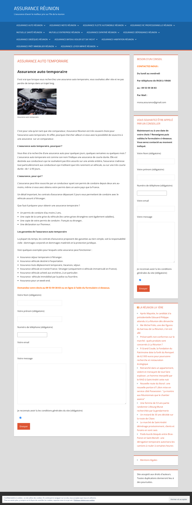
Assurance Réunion (36, 8)
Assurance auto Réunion (29, 25)
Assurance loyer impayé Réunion (78, 46)
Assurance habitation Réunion (118, 39)
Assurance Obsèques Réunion (32, 39)
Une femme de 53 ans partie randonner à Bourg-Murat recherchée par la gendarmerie (153, 406)
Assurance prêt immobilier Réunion (35, 46)
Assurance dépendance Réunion (140, 32)
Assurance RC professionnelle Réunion (151, 25)
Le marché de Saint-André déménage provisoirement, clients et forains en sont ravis (155, 426)
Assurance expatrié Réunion (102, 32)
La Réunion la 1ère (151, 307)
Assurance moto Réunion (63, 25)
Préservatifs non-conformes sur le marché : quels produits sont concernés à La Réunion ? (156, 340)
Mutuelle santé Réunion (29, 32)
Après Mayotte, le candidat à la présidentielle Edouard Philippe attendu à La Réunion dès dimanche (155, 317)
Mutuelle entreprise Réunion (64, 32)
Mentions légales (148, 459)
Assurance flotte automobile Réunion (103, 25)
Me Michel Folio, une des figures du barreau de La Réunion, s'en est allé (155, 329)
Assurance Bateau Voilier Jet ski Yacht (75, 39)
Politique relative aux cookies (84, 500)
